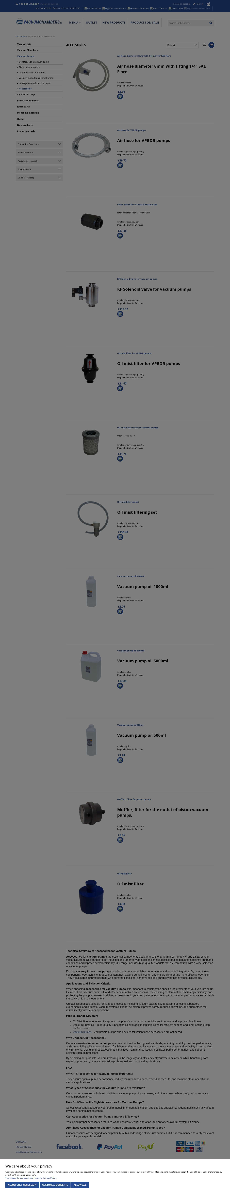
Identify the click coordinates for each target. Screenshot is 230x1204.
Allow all (80, 1185)
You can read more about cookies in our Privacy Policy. (30, 1177)
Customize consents (55, 1185)
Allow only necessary (22, 1185)
